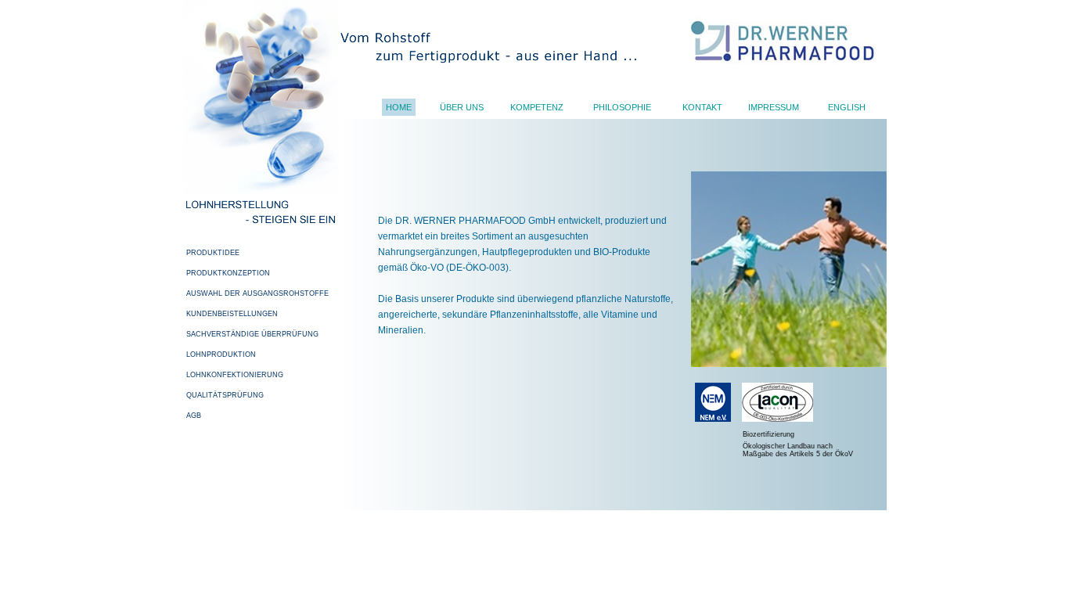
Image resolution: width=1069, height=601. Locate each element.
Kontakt (702, 107)
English (847, 107)
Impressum (773, 107)
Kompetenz (536, 107)
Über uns (462, 107)
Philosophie (622, 107)
